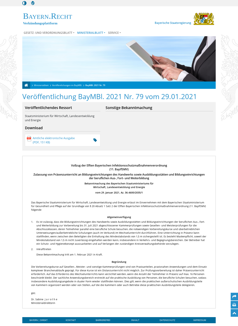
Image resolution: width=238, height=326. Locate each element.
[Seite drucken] (234, 305)
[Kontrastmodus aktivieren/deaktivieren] (24, 3)
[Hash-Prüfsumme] (95, 140)
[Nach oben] (234, 313)
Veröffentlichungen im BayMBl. (67, 85)
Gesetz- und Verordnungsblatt (48, 33)
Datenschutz (167, 320)
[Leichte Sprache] (33, 3)
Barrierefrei (103, 320)
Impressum (199, 320)
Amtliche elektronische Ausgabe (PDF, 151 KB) (54, 140)
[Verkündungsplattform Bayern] (26, 85)
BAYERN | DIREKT (38, 320)
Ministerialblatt (90, 33)
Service (113, 33)
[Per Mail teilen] (234, 296)
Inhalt (135, 320)
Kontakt (71, 320)
